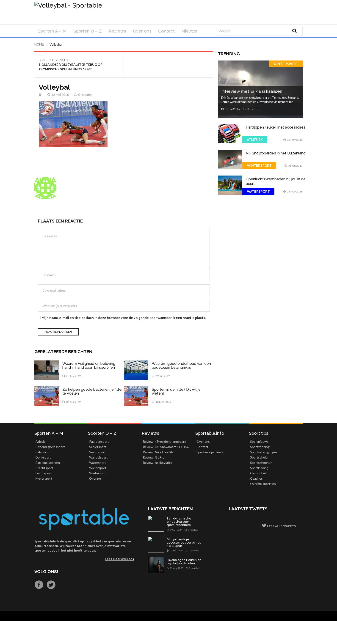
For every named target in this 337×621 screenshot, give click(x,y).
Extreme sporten (48, 462)
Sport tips (258, 433)
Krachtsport (44, 468)
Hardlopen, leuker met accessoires (275, 127)
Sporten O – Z (87, 30)
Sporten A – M (52, 30)
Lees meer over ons (119, 559)
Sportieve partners (210, 452)
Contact (166, 30)
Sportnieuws (259, 441)
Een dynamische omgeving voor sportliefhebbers (179, 522)
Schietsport (97, 447)
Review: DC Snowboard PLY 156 (166, 447)
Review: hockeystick (157, 462)
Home (39, 44)
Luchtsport (44, 473)
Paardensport (99, 441)
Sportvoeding (260, 447)
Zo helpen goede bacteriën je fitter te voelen (92, 391)
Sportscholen (259, 457)
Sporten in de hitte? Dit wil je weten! (176, 391)
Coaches (256, 478)
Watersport (258, 191)
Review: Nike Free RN (158, 452)
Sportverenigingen (263, 452)
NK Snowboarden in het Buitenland (276, 153)
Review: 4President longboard (164, 441)
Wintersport (285, 64)
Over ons (142, 30)
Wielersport (97, 468)
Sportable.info (209, 433)
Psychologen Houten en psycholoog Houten (184, 561)
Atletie (41, 441)
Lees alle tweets (281, 526)
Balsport (42, 452)
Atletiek (254, 140)
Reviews (117, 30)
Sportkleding (259, 468)
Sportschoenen (261, 462)
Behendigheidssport (50, 447)
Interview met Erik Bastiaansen (251, 91)
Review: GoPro (153, 457)
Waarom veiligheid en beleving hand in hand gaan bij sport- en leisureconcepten (88, 367)
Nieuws (189, 30)
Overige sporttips (263, 484)
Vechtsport (97, 452)
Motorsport (44, 478)
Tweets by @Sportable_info (250, 516)
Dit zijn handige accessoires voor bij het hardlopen (184, 543)
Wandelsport (98, 457)
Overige (95, 478)
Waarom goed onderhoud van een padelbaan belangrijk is (181, 365)
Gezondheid (259, 473)
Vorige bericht (70, 64)
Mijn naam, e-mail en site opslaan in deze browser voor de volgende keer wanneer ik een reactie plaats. (123, 318)
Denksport (43, 457)
